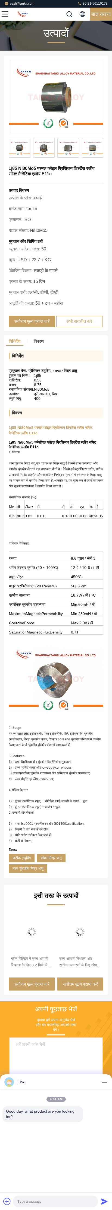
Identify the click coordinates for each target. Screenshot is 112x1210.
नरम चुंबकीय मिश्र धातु (28, 868)
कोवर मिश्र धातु (51, 858)
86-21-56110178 (95, 3)
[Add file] (7, 1201)
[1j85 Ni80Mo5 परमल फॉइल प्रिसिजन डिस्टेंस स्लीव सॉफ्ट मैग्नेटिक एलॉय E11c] (56, 97)
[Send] (104, 1201)
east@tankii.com (22, 3)
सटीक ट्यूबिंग (22, 858)
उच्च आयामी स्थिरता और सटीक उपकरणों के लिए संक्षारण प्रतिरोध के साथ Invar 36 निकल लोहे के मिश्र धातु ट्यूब (80, 962)
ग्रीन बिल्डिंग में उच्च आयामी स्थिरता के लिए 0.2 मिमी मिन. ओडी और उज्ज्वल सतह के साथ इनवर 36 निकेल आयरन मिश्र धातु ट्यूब (31, 962)
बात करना (101, 14)
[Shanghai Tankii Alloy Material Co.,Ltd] (23, 14)
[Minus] (104, 1082)
